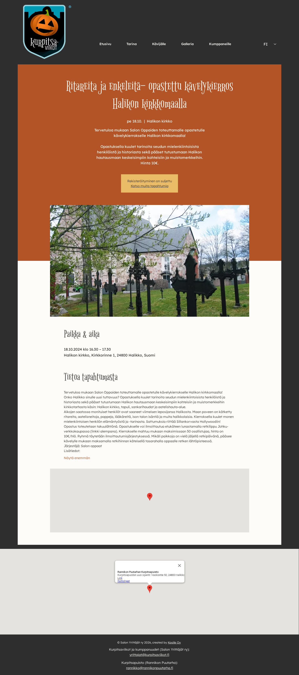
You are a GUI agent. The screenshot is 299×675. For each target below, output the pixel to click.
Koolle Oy (174, 642)
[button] (159, 44)
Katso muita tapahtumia (149, 186)
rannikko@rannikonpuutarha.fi (149, 668)
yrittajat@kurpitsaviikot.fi (149, 655)
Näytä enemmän (77, 458)
